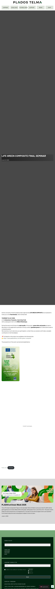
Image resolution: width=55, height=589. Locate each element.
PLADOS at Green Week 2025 (14, 505)
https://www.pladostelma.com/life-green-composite (17, 338)
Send (27, 577)
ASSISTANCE (7, 551)
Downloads (7, 549)
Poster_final (4, 467)
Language (30, 569)
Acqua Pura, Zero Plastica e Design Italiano (14, 584)
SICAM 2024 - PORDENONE (9, 581)
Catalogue (7, 552)
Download (11, 467)
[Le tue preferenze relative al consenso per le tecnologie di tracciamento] (52, 586)
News (5, 554)
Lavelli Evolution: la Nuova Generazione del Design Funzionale (19, 586)
